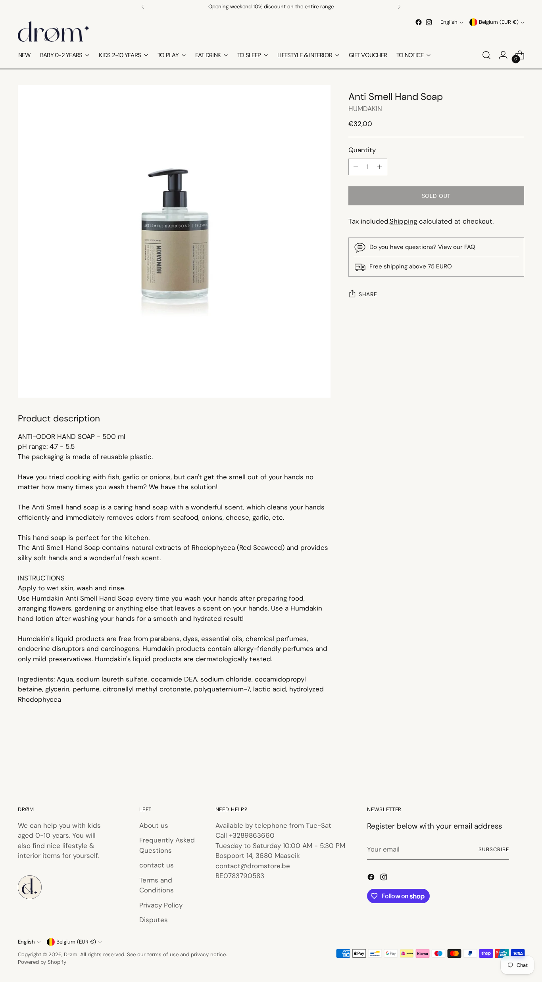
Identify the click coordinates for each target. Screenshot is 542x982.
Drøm (70, 954)
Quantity (362, 150)
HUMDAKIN (365, 108)
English (448, 22)
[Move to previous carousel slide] (499, 761)
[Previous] (143, 6)
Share (368, 294)
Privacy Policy (161, 905)
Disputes (153, 919)
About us (153, 825)
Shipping (403, 221)
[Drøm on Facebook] (418, 22)
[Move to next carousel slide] (517, 761)
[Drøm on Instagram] (428, 22)
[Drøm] (53, 31)
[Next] (399, 6)
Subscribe (494, 849)
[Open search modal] (486, 55)
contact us (156, 865)
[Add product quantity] (380, 167)
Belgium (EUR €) (499, 22)
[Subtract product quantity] (356, 167)
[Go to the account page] (503, 55)
